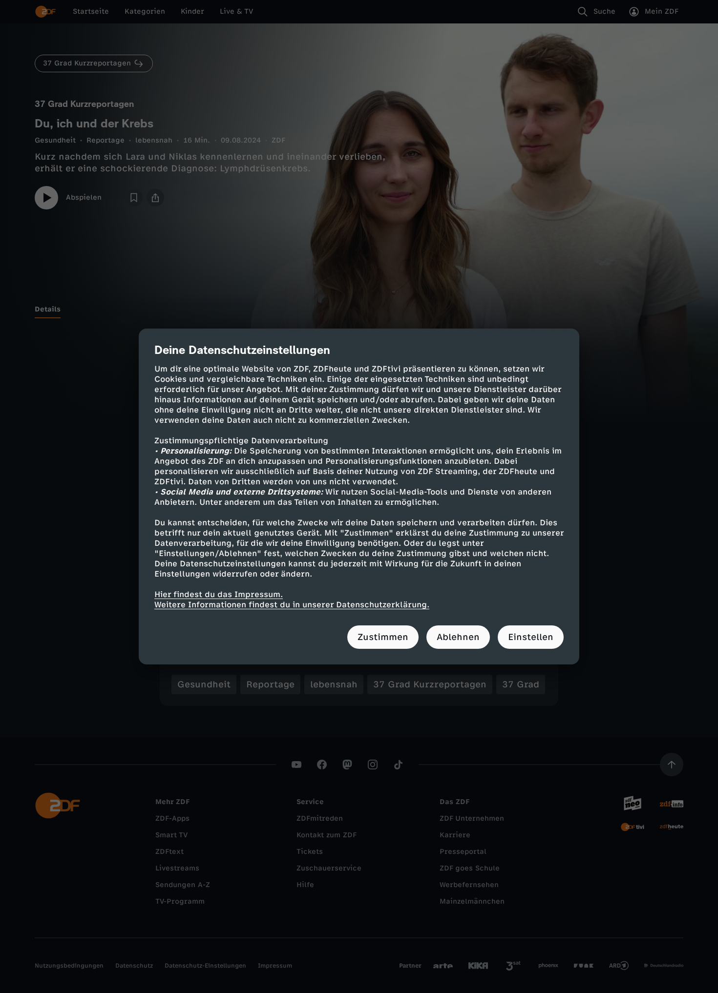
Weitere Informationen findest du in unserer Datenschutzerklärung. (291, 604)
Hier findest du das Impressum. (218, 594)
